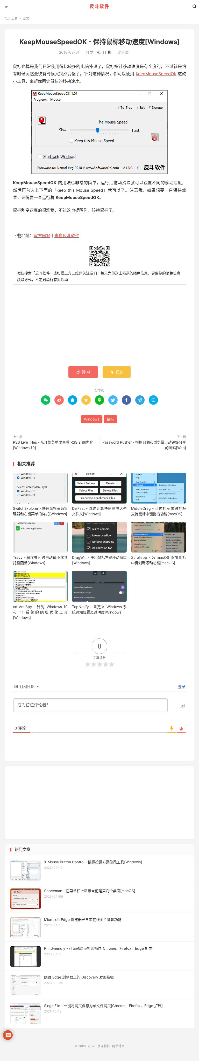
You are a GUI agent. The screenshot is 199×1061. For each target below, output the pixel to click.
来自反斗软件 (66, 235)
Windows (91, 419)
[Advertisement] (99, 326)
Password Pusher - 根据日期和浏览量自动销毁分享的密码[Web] (144, 445)
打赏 (116, 372)
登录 (181, 686)
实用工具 (11, 18)
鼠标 (110, 419)
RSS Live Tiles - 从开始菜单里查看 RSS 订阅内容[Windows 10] (53, 445)
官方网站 (42, 235)
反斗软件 (99, 6)
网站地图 (118, 1046)
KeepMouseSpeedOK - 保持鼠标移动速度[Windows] (99, 42)
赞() (83, 372)
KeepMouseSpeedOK (156, 73)
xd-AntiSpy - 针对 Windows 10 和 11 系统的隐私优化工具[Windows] (40, 612)
